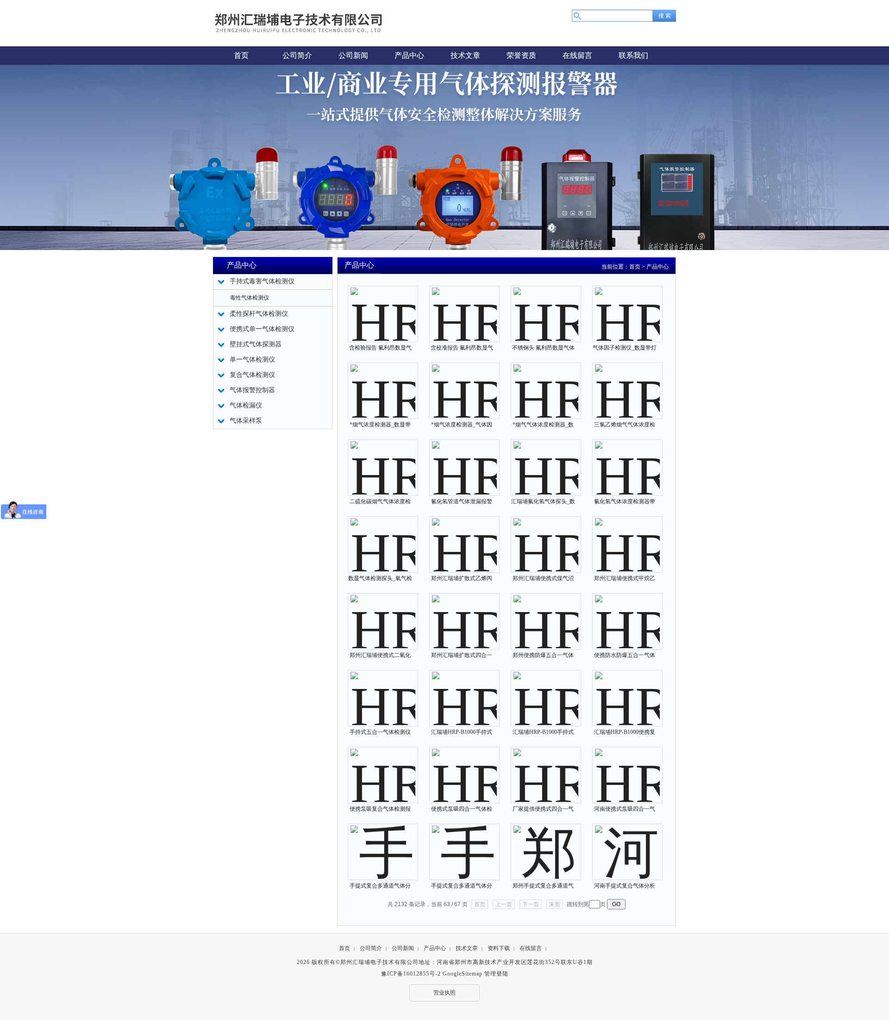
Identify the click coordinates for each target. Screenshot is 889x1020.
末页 (554, 904)
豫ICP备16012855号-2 (411, 973)
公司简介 (371, 948)
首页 (634, 266)
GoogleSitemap (462, 973)
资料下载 (499, 948)
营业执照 (444, 992)
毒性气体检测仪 (249, 297)
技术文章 (467, 948)
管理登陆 (496, 973)
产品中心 (657, 266)
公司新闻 (403, 948)
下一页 (530, 904)
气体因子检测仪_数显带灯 (625, 347)
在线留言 (531, 948)
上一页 (503, 904)
